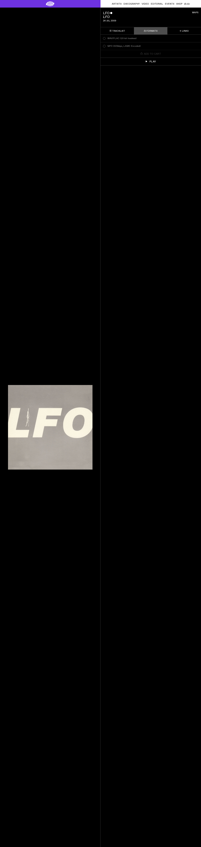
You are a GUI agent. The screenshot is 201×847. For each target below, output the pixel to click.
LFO (106, 13)
